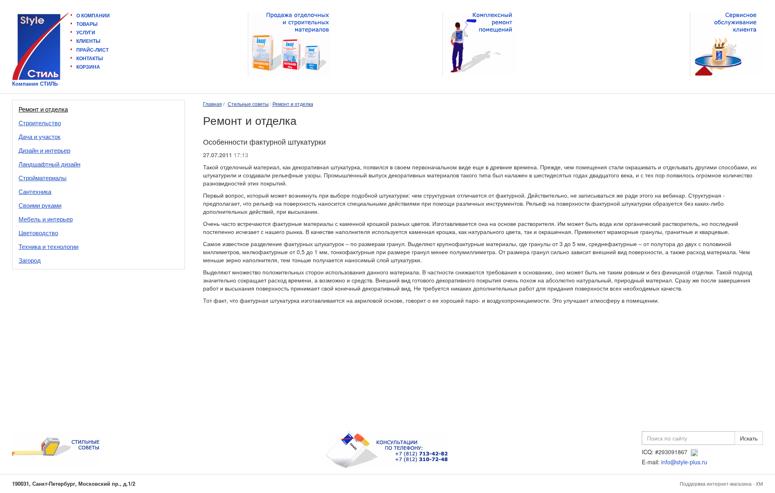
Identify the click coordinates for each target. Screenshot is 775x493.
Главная (212, 103)
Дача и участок (40, 136)
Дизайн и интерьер (44, 150)
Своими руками (40, 205)
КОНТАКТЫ (89, 58)
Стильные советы (248, 103)
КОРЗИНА (88, 66)
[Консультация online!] (694, 452)
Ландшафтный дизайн (49, 164)
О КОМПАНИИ (93, 15)
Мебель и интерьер (46, 219)
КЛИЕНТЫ (88, 40)
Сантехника (35, 191)
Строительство (40, 122)
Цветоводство (38, 232)
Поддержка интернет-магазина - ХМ (721, 483)
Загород (30, 260)
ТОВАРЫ (87, 23)
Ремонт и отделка (43, 109)
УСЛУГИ (85, 32)
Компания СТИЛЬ (35, 83)
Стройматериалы (43, 177)
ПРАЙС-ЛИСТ (92, 49)
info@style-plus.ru (684, 462)
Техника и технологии (48, 246)
